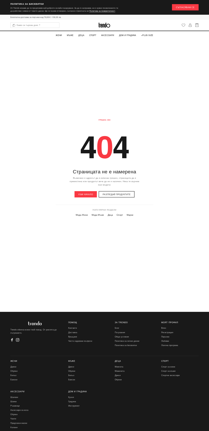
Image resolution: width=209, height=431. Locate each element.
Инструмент (74, 405)
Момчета (119, 366)
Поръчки (165, 336)
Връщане (72, 336)
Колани (13, 427)
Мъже (70, 35)
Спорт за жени (168, 366)
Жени (59, 35)
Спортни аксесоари (170, 375)
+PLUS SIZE (147, 35)
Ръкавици (15, 405)
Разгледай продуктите (117, 194)
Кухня (71, 397)
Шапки (13, 401)
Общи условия (122, 336)
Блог (117, 327)
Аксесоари (107, 35)
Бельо (13, 375)
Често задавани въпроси (80, 340)
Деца (81, 35)
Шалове (14, 397)
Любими (165, 340)
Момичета (119, 370)
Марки (130, 214)
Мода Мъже (98, 214)
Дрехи (13, 366)
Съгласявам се (185, 7)
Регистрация (167, 332)
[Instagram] (17, 340)
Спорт (92, 35)
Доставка (72, 332)
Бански (13, 379)
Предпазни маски (18, 423)
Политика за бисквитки (126, 345)
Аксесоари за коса (19, 409)
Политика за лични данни (127, 340)
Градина (72, 401)
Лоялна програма (169, 345)
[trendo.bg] (104, 25)
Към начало (85, 194)
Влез (163, 327)
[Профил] (190, 25)
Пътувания (120, 332)
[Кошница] (197, 25)
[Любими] (183, 25)
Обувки (13, 370)
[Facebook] (12, 340)
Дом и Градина (127, 35)
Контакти (72, 327)
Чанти (13, 418)
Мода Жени (82, 214)
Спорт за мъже (168, 370)
